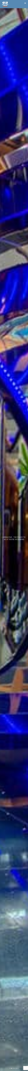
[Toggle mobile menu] (25, 3)
